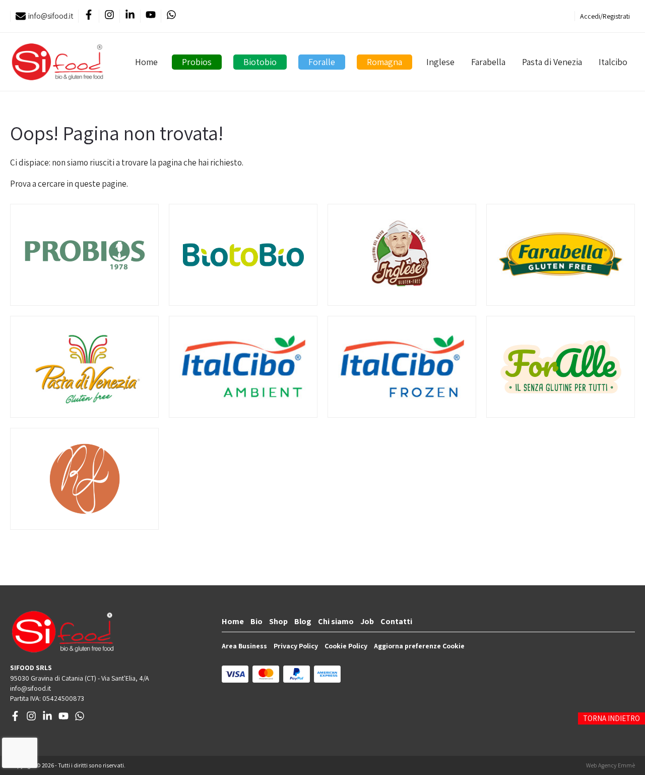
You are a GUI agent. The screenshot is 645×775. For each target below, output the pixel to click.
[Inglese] (402, 254)
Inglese (440, 62)
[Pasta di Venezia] (84, 366)
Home (146, 62)
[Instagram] (109, 16)
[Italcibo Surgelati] (402, 366)
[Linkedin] (129, 16)
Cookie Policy (346, 645)
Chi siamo (336, 621)
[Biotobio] (243, 254)
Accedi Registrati (605, 16)
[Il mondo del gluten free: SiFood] (57, 62)
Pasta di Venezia (552, 62)
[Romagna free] (84, 478)
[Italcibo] (243, 366)
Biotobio (260, 62)
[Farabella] (560, 254)
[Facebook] (88, 16)
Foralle (321, 62)
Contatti (396, 621)
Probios (197, 62)
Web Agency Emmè (610, 765)
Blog (302, 621)
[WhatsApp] (171, 16)
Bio (256, 621)
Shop (278, 621)
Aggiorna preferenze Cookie (419, 645)
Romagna (384, 62)
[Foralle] (560, 366)
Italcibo (613, 62)
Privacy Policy (296, 645)
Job (367, 621)
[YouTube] (150, 16)
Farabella (488, 62)
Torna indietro (611, 718)
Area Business (244, 645)
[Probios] (84, 254)
